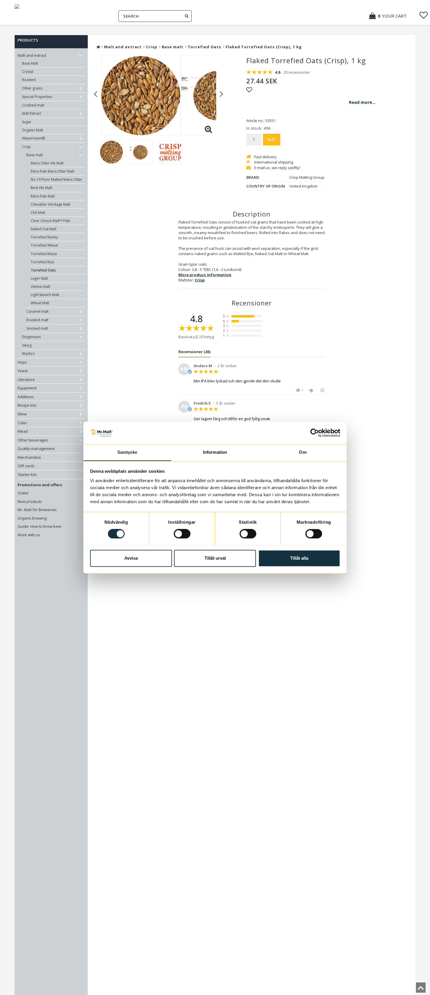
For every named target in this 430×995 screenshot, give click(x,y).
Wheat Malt (40, 302)
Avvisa (131, 558)
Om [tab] (302, 452)
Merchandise (29, 457)
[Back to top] (421, 989)
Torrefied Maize (44, 253)
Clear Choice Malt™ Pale (50, 220)
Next (221, 93)
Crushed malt (33, 105)
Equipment (27, 388)
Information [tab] (215, 452)
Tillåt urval (215, 558)
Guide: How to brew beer (40, 526)
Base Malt (30, 63)
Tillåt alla (299, 558)
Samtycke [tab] (127, 452)
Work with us (29, 534)
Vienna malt (40, 286)
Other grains (32, 88)
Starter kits (27, 474)
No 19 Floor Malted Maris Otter (56, 179)
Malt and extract (32, 55)
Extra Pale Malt (43, 196)
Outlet (23, 493)
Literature (26, 379)
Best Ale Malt (41, 187)
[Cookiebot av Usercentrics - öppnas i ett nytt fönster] (314, 432)
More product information (204, 274)
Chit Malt (38, 212)
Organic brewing (32, 518)
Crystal (27, 71)
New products (30, 501)
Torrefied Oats (43, 270)
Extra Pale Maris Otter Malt (52, 171)
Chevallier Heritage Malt (50, 204)
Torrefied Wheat (44, 245)
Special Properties (37, 96)
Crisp (26, 146)
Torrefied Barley (44, 237)
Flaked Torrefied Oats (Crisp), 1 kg (264, 46)
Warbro (28, 353)
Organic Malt (32, 130)
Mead (23, 431)
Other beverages (33, 440)
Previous (95, 93)
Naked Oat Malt (43, 228)
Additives (26, 396)
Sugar (26, 121)
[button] (390, 15)
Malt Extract (31, 113)
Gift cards (26, 465)
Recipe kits (27, 405)
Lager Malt (39, 278)
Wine (22, 414)
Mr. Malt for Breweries (37, 509)
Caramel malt (37, 311)
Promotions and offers (40, 484)
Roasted (29, 79)
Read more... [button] (362, 102)
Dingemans (31, 336)
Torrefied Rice (42, 262)
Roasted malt (37, 319)
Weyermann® (33, 138)
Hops (22, 362)
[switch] (182, 533)
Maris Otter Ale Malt (47, 163)
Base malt (34, 154)
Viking (27, 345)
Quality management (36, 448)
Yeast (22, 370)
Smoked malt (37, 328)
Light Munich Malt (45, 294)
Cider (22, 422)
